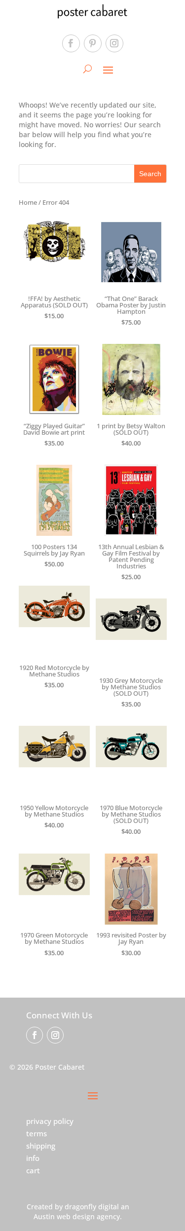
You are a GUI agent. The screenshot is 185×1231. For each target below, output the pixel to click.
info (32, 1158)
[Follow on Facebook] (71, 43)
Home (28, 202)
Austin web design (64, 1216)
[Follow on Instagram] (114, 43)
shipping (40, 1146)
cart (33, 1170)
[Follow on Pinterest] (93, 43)
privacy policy (50, 1121)
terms (36, 1133)
